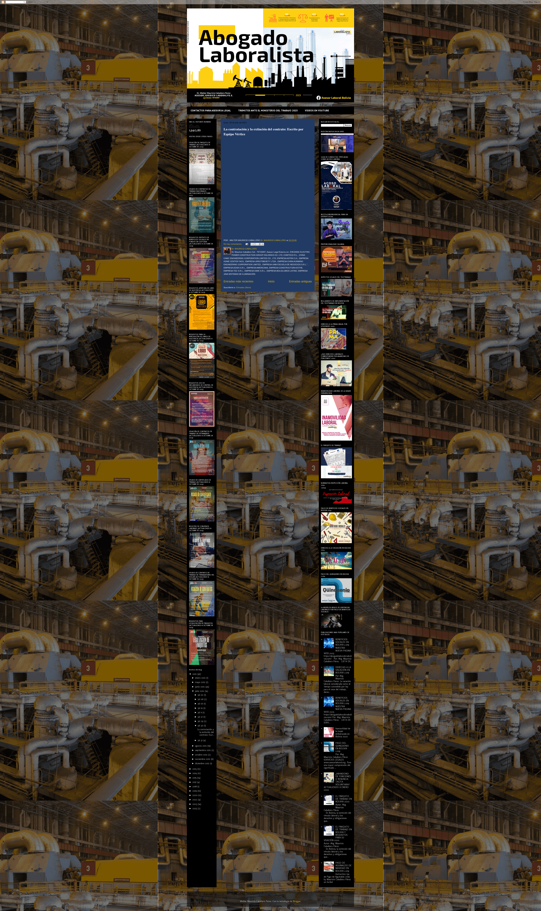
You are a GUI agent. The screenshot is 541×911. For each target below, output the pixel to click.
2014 (195, 773)
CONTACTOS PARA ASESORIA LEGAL (211, 110)
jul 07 (201, 703)
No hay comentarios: (233, 244)
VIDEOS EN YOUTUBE (317, 110)
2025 (195, 808)
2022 (195, 799)
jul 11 (200, 712)
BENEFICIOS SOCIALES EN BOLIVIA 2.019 (342, 642)
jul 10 (200, 708)
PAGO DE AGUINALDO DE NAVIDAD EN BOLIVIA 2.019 (343, 866)
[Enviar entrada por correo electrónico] (247, 244)
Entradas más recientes (238, 281)
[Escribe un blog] (254, 244)
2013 (194, 769)
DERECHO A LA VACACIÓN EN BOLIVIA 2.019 (343, 670)
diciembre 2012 (202, 763)
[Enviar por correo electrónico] (251, 244)
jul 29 (201, 721)
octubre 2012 (201, 754)
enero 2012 (200, 677)
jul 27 (200, 716)
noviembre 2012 (203, 759)
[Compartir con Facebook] (260, 244)
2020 (195, 795)
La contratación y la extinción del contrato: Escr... (205, 732)
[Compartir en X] (257, 244)
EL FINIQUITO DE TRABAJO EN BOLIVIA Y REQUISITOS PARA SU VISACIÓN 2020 (338, 833)
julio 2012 (200, 691)
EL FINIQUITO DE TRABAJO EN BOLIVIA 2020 (343, 799)
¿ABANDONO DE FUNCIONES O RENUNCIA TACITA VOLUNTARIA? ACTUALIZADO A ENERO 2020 (337, 781)
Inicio (271, 281)
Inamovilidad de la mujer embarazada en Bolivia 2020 (342, 732)
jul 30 (201, 725)
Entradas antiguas (300, 281)
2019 (195, 791)
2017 (194, 782)
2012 (194, 674)
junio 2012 (200, 686)
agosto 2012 (201, 745)
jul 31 (200, 740)
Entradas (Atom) (243, 287)
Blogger (297, 901)
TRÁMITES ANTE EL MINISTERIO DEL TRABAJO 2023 (268, 110)
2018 (194, 786)
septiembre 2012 (203, 750)
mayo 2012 (200, 682)
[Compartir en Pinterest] (262, 244)
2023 (195, 804)
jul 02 (201, 695)
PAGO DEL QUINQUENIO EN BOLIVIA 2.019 (342, 747)
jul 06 (201, 699)
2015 (194, 777)
